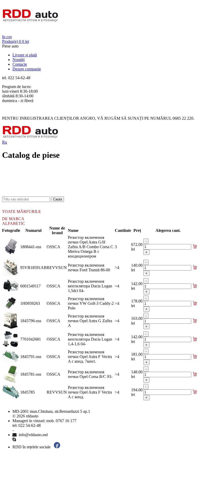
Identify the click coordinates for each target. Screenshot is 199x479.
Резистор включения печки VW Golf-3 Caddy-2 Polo (91, 303)
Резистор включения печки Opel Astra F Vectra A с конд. (90, 392)
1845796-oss (30, 321)
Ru (4, 142)
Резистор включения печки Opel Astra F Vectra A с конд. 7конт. (90, 356)
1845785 (27, 392)
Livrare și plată (24, 55)
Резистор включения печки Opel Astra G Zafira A (90, 321)
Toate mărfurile (21, 211)
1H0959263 (30, 303)
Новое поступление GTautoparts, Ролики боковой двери (61, 194)
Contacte (19, 64)
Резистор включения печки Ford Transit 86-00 (89, 267)
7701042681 (30, 339)
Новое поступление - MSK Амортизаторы (49, 180)
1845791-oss (30, 356)
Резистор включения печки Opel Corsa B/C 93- (90, 374)
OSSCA (53, 247)
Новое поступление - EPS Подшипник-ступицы (54, 175)
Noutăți (18, 59)
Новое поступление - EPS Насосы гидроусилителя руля (61, 185)
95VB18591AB (33, 267)
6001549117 (30, 286)
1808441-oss (30, 247)
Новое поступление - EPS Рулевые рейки (48, 189)
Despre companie (26, 69)
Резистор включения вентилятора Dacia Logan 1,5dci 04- (90, 286)
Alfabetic (13, 223)
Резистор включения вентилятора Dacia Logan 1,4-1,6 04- (90, 339)
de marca (13, 219)
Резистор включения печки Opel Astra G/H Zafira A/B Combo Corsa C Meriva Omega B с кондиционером (90, 246)
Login (7, 32)
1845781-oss (30, 374)
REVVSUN (57, 267)
